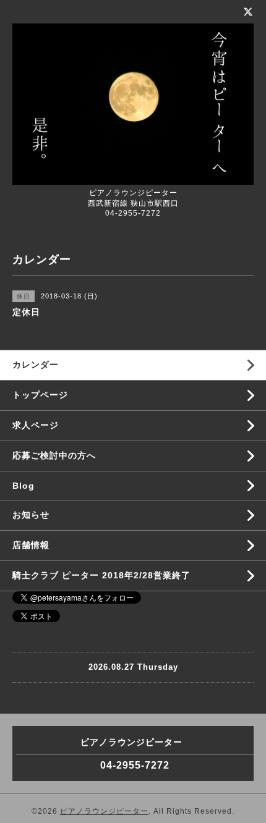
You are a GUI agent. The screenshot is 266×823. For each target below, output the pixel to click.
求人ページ (35, 425)
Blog (23, 486)
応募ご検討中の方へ (54, 455)
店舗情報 (30, 545)
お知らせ (30, 515)
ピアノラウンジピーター (104, 811)
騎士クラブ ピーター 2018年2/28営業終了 (101, 575)
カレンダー (35, 364)
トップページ (40, 395)
